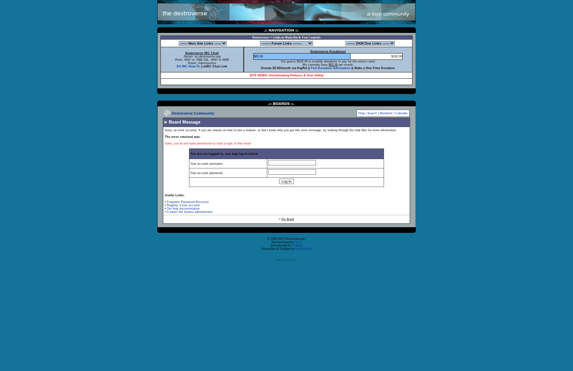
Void (298, 242)
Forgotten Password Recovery (188, 202)
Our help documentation (183, 208)
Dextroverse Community (193, 113)
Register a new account (183, 205)
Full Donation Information (330, 68)
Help (361, 113)
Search (372, 113)
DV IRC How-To (188, 66)
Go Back (288, 219)
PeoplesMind (303, 248)
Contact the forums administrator (190, 212)
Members (386, 113)
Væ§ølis (297, 245)
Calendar (401, 113)
